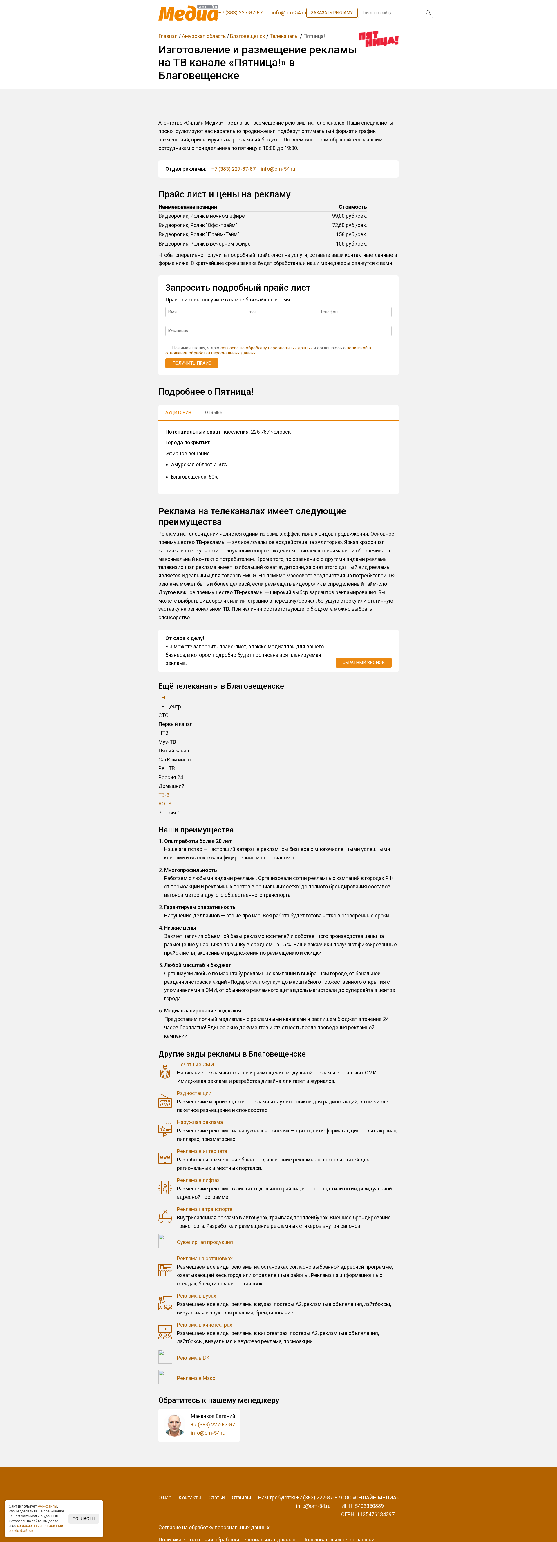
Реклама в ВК (193, 1358)
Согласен (84, 1518)
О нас (164, 1497)
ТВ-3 (163, 795)
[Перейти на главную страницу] (188, 13)
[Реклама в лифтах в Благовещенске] (165, 1189)
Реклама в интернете (202, 1151)
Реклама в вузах (196, 1296)
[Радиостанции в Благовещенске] (165, 1102)
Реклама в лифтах (198, 1180)
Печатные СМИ (195, 1064)
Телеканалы (284, 36)
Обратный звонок (364, 662)
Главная (168, 36)
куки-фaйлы (47, 1506)
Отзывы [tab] (214, 412)
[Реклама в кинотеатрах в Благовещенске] (165, 1333)
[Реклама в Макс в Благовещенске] (165, 1378)
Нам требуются (276, 1497)
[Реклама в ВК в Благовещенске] (165, 1358)
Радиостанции (194, 1093)
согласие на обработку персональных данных (266, 348)
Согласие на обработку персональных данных (214, 1527)
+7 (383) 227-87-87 (233, 169)
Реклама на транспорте (204, 1209)
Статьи (217, 1497)
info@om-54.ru (278, 169)
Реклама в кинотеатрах (204, 1325)
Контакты (190, 1497)
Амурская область (204, 36)
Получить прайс (191, 363)
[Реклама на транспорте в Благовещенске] (165, 1218)
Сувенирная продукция (205, 1242)
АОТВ (164, 804)
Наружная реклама (200, 1122)
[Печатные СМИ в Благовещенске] (165, 1073)
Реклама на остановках (205, 1258)
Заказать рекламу (332, 12)
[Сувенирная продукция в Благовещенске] (165, 1242)
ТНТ (163, 697)
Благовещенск (247, 36)
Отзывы (241, 1497)
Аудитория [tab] (178, 412)
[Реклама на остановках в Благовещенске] (165, 1271)
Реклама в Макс (196, 1378)
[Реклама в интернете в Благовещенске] (165, 1160)
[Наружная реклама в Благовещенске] (165, 1131)
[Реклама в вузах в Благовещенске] (165, 1304)
